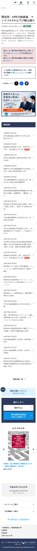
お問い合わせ (5, 535)
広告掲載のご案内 (11, 511)
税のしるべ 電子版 (5, 3)
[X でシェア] (16, 83)
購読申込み (21, 4)
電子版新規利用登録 (18, 416)
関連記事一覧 (18, 379)
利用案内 (4, 530)
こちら (7, 60)
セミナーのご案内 (11, 504)
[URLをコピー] (27, 83)
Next (33, 449)
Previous (4, 449)
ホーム (3, 8)
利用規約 (4, 533)
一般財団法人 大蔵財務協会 (10, 527)
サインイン (15, 4)
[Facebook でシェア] (21, 83)
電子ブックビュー (19, 72)
